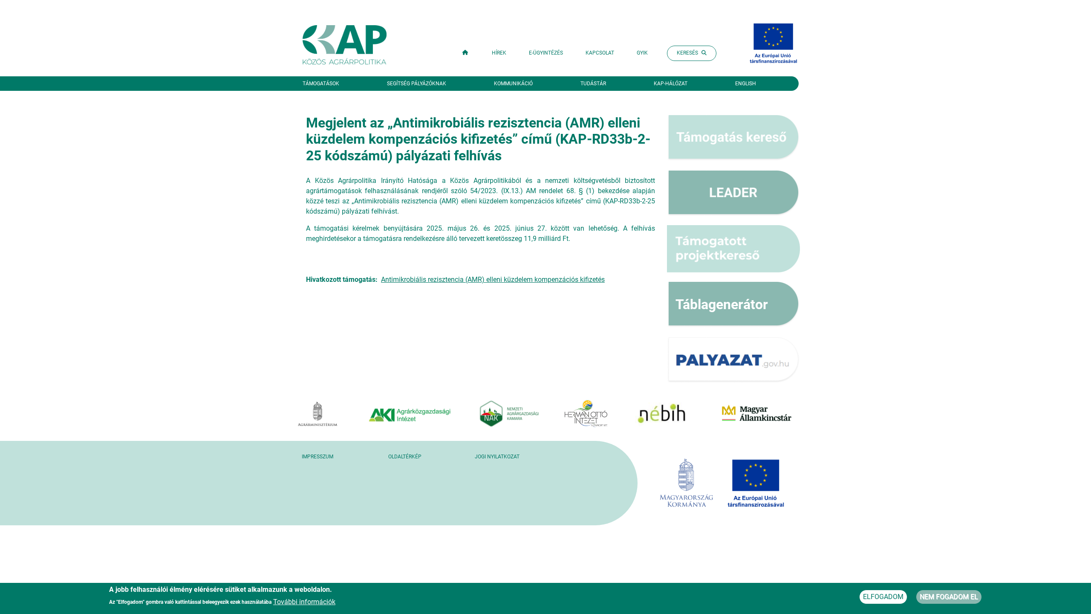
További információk (304, 601)
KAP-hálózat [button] (670, 84)
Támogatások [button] (321, 84)
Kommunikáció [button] (513, 84)
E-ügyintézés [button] (546, 53)
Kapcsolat (600, 53)
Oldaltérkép (404, 457)
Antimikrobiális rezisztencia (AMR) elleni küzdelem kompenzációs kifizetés (493, 279)
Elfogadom (883, 597)
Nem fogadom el (949, 597)
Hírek (499, 53)
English (745, 84)
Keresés (687, 53)
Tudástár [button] (593, 84)
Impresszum (317, 457)
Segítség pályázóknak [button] (416, 84)
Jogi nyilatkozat (497, 457)
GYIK (642, 53)
